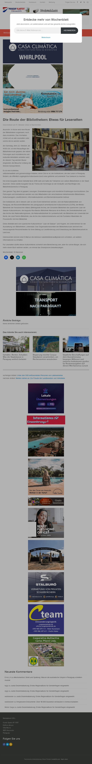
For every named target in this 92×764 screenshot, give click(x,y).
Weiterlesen (46, 37)
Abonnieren (69, 30)
